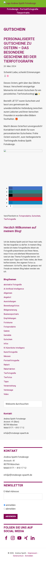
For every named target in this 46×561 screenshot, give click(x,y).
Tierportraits (23, 12)
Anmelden (29, 556)
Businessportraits (11, 314)
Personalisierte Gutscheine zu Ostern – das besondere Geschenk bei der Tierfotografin (20, 50)
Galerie (7, 331)
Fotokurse (8, 322)
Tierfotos (8, 377)
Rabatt (7, 365)
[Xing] (27, 537)
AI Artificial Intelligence (14, 289)
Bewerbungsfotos (11, 305)
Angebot (7, 297)
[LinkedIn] (33, 537)
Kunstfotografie (11, 352)
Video (6, 394)
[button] (23, 184)
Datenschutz (18, 556)
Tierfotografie (10, 219)
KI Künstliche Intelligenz (14, 348)
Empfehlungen (10, 318)
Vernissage (8, 390)
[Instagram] (13, 537)
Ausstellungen (10, 301)
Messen (7, 356)
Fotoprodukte (25, 216)
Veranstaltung (10, 386)
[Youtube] (20, 537)
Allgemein (8, 293)
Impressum (32, 553)
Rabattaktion (9, 369)
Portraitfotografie (29, 9)
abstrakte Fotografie (13, 284)
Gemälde (7, 335)
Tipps (6, 381)
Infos (6, 343)
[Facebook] (7, 537)
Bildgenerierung (10, 310)
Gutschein (36, 216)
